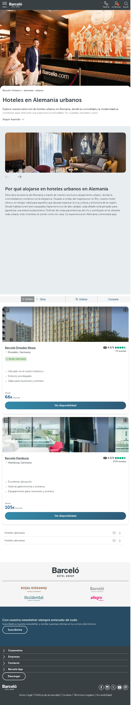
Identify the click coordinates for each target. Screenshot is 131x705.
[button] (4, 5)
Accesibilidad (104, 695)
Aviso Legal (25, 695)
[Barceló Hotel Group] (15, 5)
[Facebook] (101, 687)
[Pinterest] (125, 687)
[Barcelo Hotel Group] (9, 687)
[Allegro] (97, 598)
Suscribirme (15, 629)
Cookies (67, 695)
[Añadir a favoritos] (6, 310)
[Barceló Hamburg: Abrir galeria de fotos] (125, 420)
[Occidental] (33, 598)
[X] (113, 687)
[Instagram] (107, 687)
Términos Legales (84, 695)
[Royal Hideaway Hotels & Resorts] (34, 589)
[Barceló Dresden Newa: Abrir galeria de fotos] (125, 310)
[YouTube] (119, 687)
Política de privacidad (47, 695)
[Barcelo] (97, 589)
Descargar (14, 676)
